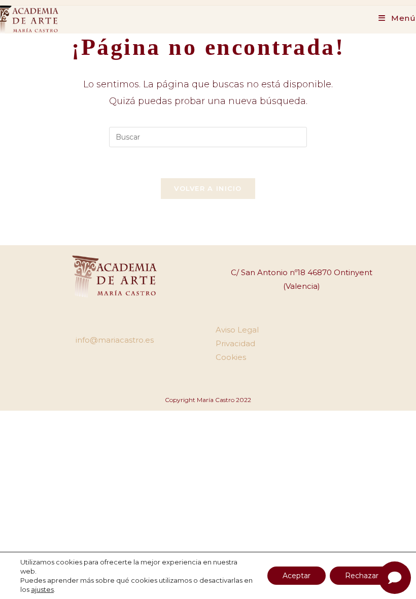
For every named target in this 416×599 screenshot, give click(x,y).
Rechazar (361, 575)
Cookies (231, 357)
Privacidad (235, 343)
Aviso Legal (237, 330)
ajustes (42, 589)
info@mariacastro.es (115, 340)
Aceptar (296, 575)
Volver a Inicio (208, 188)
